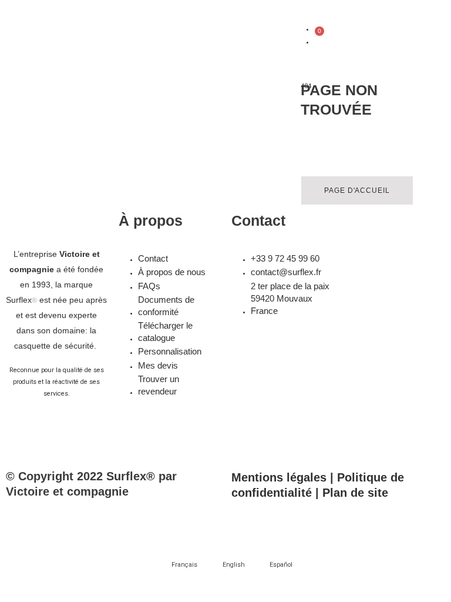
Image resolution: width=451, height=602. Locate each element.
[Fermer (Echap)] (169, 518)
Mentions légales (279, 477)
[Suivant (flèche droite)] (72, 542)
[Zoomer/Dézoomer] (23, 518)
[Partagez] (120, 518)
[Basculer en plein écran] (72, 518)
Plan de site (355, 492)
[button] (276, 40)
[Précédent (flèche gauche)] (23, 542)
